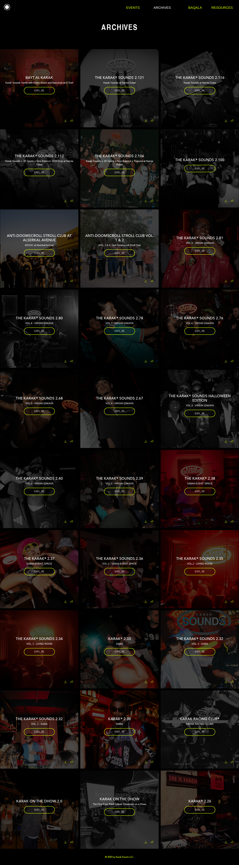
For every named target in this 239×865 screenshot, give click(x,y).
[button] (65, 121)
